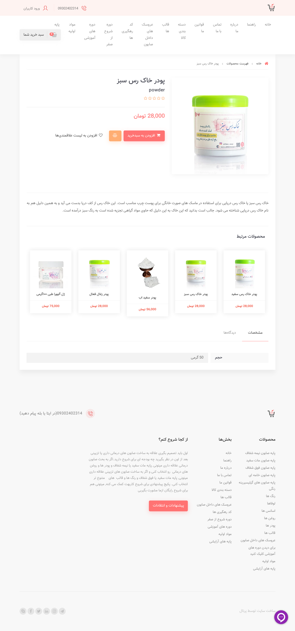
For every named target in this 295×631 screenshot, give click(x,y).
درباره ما (234, 28)
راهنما (251, 25)
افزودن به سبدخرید (141, 136)
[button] (40, 35)
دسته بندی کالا (182, 31)
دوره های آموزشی (89, 31)
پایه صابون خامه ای (262, 475)
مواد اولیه (71, 28)
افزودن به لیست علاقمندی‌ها (76, 136)
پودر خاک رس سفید (244, 294)
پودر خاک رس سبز (196, 294)
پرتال (243, 611)
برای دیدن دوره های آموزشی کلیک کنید (261, 551)
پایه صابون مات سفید (260, 460)
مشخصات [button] (255, 333)
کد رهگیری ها (127, 31)
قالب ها (165, 28)
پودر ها (270, 525)
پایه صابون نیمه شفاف (260, 453)
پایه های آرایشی (264, 568)
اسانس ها (268, 511)
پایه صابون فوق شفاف (260, 468)
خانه (268, 25)
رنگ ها (270, 496)
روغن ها (269, 518)
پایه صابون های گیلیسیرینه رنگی (257, 486)
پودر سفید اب (147, 297)
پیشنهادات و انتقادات (168, 506)
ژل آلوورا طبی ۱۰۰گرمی (50, 294)
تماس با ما (217, 28)
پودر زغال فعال (99, 294)
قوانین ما (199, 28)
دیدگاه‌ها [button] (230, 333)
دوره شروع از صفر (108, 34)
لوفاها (271, 503)
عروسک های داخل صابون (147, 34)
